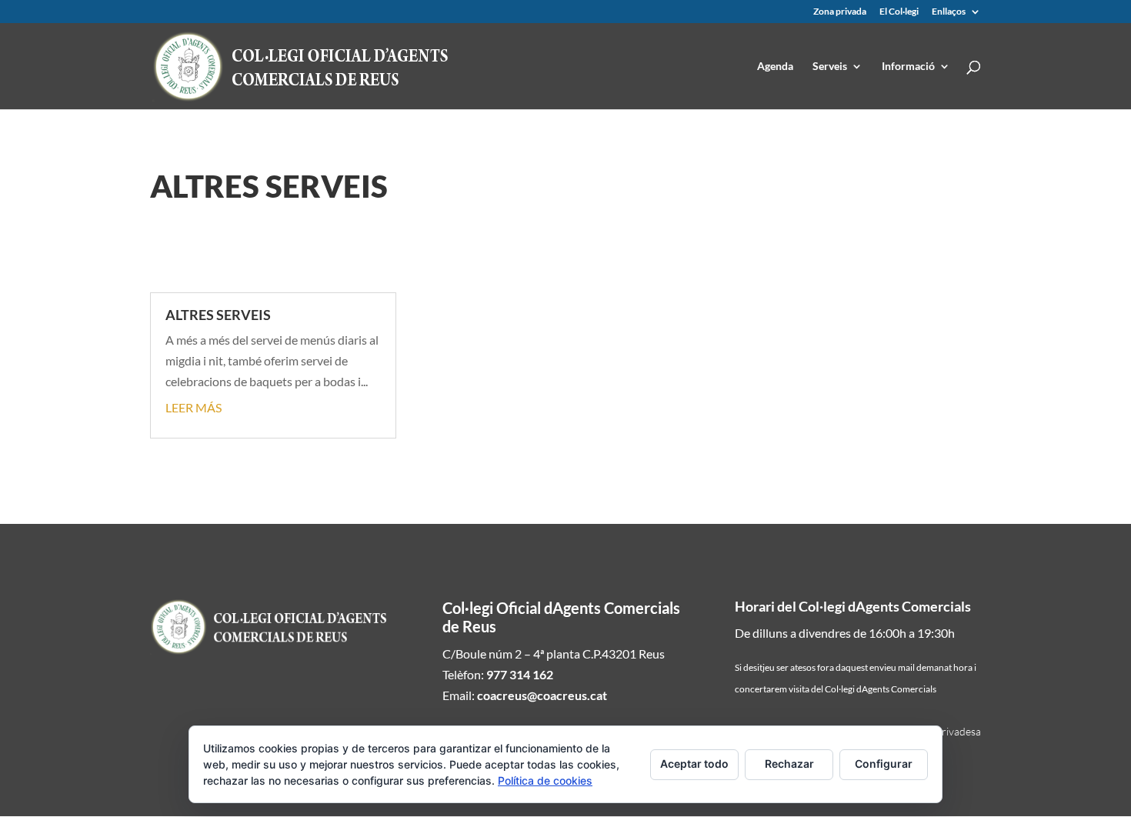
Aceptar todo (694, 763)
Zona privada (839, 12)
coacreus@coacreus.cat (542, 695)
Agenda (775, 66)
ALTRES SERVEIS (218, 314)
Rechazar (789, 763)
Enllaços (949, 12)
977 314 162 (519, 674)
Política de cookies (545, 780)
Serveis (829, 66)
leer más (193, 407)
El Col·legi (899, 12)
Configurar (883, 763)
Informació (908, 66)
